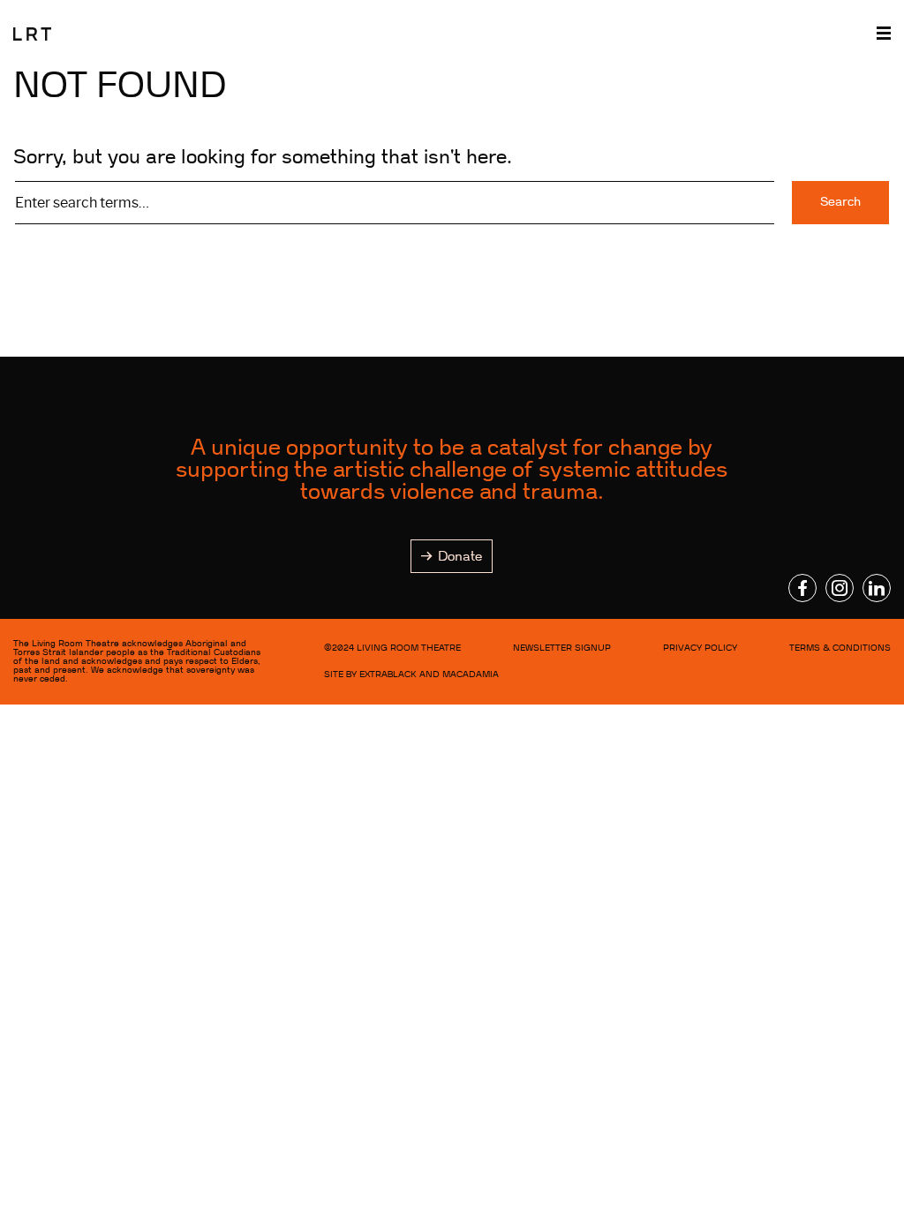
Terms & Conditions (840, 647)
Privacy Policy (700, 647)
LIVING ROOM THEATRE (409, 647)
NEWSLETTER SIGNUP (562, 647)
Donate (460, 556)
